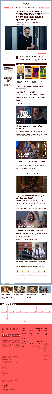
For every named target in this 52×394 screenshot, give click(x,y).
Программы (39, 345)
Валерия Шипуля (38, 11)
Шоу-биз (16, 7)
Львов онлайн (39, 349)
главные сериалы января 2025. (30, 60)
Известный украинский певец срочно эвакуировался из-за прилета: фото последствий (10, 70)
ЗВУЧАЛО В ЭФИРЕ (32, 346)
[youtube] (3, 331)
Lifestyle (25, 341)
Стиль (38, 333)
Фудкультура (46, 336)
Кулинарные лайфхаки (46, 334)
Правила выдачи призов (47, 356)
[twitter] (22, 279)
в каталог (26, 321)
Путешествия (24, 348)
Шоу (23, 335)
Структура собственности (46, 346)
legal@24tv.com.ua (5, 373)
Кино (26, 7)
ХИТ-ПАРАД (31, 348)
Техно (23, 346)
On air (32, 341)
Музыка (23, 338)
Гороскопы (31, 333)
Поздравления (25, 345)
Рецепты (45, 330)
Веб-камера (39, 346)
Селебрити (24, 333)
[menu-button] (2, 7)
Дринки (45, 332)
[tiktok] (17, 329)
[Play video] (31, 115)
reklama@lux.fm (5, 378)
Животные (31, 332)
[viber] (24, 279)
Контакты (45, 357)
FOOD (45, 328)
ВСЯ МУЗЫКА (32, 343)
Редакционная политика (46, 353)
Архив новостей (46, 359)
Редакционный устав (46, 351)
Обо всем (24, 343)
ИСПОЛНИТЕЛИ (32, 345)
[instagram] (6, 329)
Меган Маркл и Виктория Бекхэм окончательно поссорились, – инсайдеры (10, 86)
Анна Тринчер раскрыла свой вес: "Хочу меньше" (9, 79)
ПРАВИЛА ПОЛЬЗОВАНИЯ (46, 344)
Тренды (38, 335)
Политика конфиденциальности (47, 349)
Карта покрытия (39, 348)
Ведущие (38, 343)
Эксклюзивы (24, 336)
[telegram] (17, 279)
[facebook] (19, 279)
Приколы (31, 330)
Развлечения (21, 7)
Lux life (39, 341)
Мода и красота (31, 7)
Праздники (31, 335)
